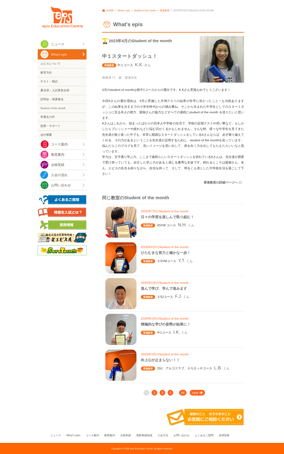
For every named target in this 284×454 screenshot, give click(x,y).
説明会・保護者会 (51, 99)
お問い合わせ (61, 185)
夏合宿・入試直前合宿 (54, 90)
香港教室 (165, 10)
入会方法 (163, 435)
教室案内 (57, 154)
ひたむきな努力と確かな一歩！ (166, 253)
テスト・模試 (49, 81)
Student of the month (53, 108)
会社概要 (46, 134)
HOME (110, 10)
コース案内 (59, 144)
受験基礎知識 (144, 435)
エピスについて (50, 63)
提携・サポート (50, 125)
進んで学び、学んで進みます (164, 288)
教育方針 (46, 72)
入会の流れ (59, 175)
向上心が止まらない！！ (160, 360)
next (195, 392)
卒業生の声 (47, 117)
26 (183, 392)
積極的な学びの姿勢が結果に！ (166, 324)
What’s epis (73, 435)
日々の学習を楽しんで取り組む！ (167, 217)
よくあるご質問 (204, 435)
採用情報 (224, 435)
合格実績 (57, 165)
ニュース (57, 44)
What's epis (59, 54)
